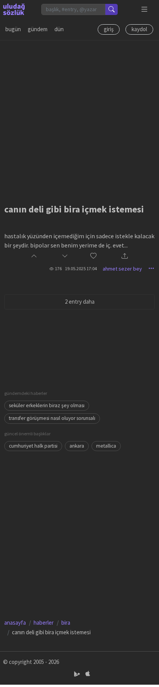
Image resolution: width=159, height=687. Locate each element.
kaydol (139, 29)
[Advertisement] (79, 119)
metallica (106, 446)
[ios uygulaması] (88, 674)
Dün (59, 29)
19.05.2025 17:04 (81, 268)
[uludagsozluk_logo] (14, 9)
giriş (108, 29)
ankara (76, 446)
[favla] (93, 256)
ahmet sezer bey (122, 268)
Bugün (13, 29)
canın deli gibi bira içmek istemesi (74, 209)
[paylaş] (124, 256)
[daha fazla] (144, 9)
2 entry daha (80, 301)
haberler (44, 622)
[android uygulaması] (77, 674)
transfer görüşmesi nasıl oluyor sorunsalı (52, 418)
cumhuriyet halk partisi (33, 446)
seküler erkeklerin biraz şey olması (47, 405)
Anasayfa (15, 622)
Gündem (37, 29)
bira (65, 622)
